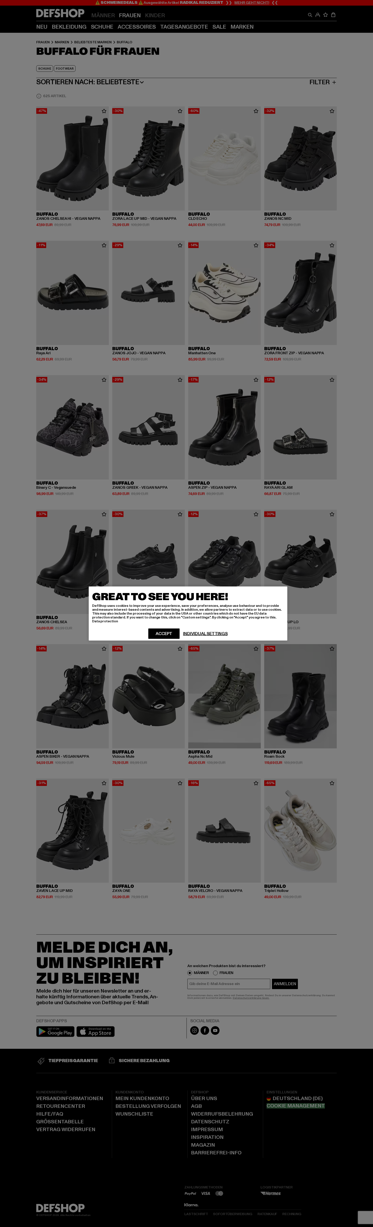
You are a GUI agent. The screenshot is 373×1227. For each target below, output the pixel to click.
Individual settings (205, 633)
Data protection (105, 621)
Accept (164, 634)
